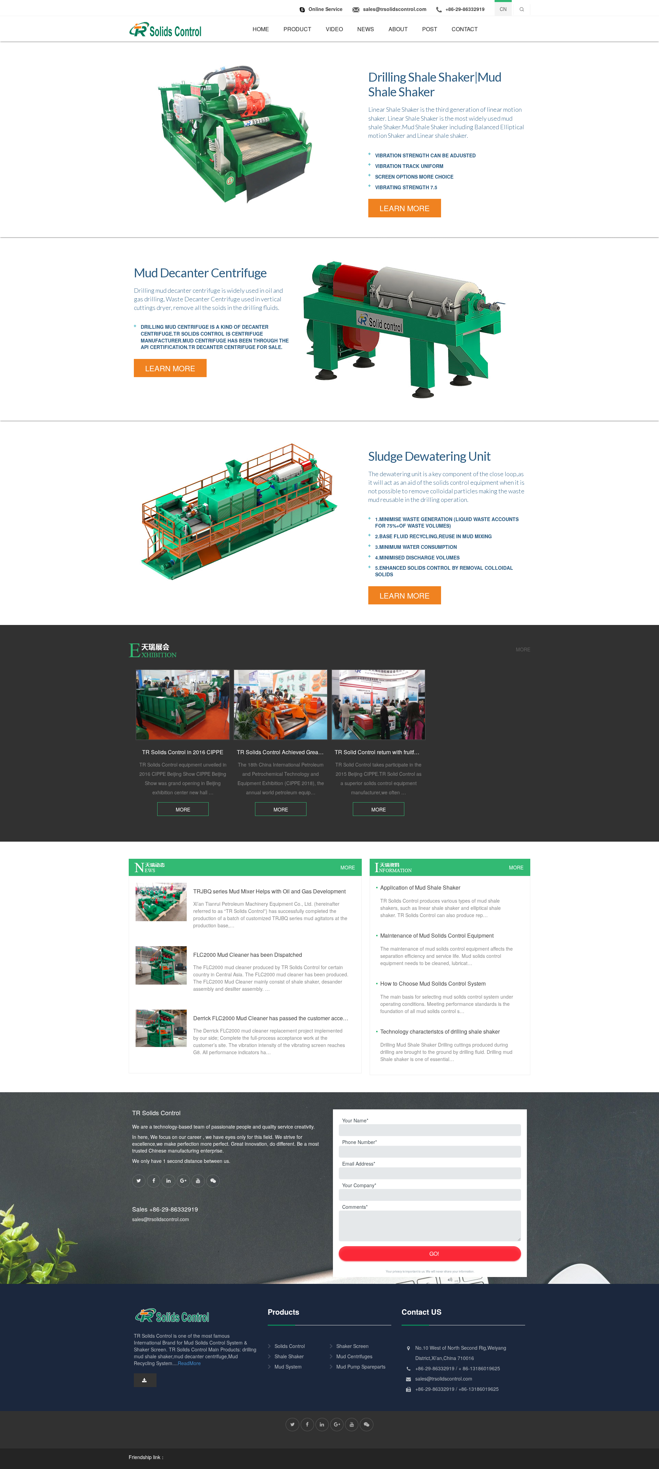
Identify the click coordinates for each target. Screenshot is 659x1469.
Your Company (358, 1185)
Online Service (326, 8)
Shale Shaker (289, 1356)
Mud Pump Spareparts (360, 1366)
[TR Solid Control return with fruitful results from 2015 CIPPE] (378, 704)
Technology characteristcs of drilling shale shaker (440, 1031)
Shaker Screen (352, 1345)
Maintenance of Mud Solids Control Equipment (437, 935)
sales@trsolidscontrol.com (160, 1219)
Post (429, 29)
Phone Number (358, 1142)
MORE (523, 649)
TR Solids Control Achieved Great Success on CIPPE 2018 (309, 752)
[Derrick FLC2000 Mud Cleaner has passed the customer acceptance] (161, 1027)
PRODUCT (297, 29)
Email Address (357, 1163)
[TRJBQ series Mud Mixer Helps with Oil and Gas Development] (161, 901)
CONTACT (465, 29)
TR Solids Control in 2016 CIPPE (182, 752)
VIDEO (334, 29)
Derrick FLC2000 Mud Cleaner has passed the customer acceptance (271, 1018)
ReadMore (189, 1363)
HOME (261, 29)
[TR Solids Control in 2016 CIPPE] (182, 704)
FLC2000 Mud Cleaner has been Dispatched (247, 955)
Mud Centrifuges (354, 1356)
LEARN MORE (405, 208)
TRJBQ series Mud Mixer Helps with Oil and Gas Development (269, 891)
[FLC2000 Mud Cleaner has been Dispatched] (161, 964)
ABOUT (398, 29)
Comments (354, 1206)
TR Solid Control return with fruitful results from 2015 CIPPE (407, 752)
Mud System (288, 1366)
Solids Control (290, 1345)
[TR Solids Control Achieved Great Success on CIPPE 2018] (280, 704)
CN (503, 8)
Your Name (354, 1120)
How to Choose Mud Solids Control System (433, 983)
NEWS (365, 29)
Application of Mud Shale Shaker (420, 887)
